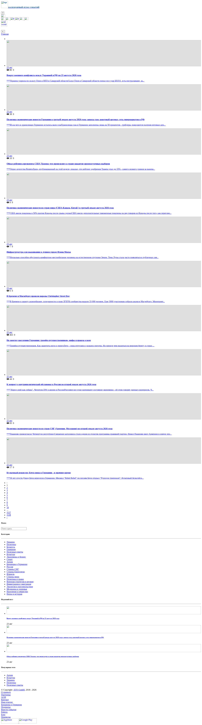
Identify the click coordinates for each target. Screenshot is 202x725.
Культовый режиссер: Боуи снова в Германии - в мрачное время (39, 473)
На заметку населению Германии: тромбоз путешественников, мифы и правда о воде (49, 340)
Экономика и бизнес (16, 557)
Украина (11, 542)
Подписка (5, 707)
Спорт (10, 559)
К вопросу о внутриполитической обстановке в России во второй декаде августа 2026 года (51, 384)
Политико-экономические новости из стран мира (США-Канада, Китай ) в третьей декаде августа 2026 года (60, 208)
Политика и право (15, 579)
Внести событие (8, 709)
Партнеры (6, 695)
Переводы (6, 717)
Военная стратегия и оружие (20, 581)
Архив (10, 562)
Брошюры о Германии (17, 564)
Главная (5, 34)
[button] (3, 16)
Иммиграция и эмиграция (19, 584)
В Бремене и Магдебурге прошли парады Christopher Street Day (38, 296)
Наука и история (14, 594)
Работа (4, 712)
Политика (11, 544)
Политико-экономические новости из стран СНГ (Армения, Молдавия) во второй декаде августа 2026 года (59, 428)
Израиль (10, 574)
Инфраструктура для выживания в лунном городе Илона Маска (39, 252)
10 (8, 507)
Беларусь (11, 547)
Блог (3, 714)
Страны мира (13, 577)
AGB (3, 697)
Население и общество (17, 591)
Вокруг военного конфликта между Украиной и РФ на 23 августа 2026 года (44, 75)
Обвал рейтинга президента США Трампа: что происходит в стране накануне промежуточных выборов (58, 164)
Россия (10, 567)
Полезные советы (15, 552)
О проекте (6, 692)
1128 (9, 515)
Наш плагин (7, 702)
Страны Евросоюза (16, 572)
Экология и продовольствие (20, 586)
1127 (9, 512)
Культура (11, 554)
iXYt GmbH (19, 690)
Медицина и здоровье (17, 589)
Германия (11, 549)
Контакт (5, 700)
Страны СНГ (13, 569)
